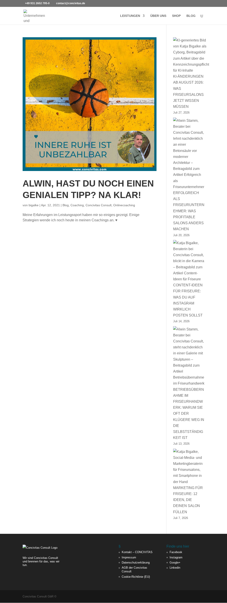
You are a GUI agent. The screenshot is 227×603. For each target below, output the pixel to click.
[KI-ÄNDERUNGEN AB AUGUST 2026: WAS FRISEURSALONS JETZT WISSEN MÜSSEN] (191, 55)
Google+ (175, 562)
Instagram (176, 557)
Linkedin (175, 567)
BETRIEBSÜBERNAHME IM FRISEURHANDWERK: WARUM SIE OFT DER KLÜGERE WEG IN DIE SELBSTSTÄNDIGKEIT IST (188, 414)
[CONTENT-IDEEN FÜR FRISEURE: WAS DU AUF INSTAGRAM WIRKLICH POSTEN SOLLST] (188, 261)
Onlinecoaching (124, 205)
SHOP (176, 16)
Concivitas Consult (99, 205)
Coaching (77, 205)
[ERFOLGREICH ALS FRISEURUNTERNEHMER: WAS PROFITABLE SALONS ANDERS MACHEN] (188, 154)
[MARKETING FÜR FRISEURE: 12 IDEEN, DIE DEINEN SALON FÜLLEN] (188, 467)
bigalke (34, 205)
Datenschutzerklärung (136, 562)
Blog (66, 205)
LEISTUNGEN (130, 16)
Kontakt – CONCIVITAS (137, 552)
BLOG (191, 16)
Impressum (129, 557)
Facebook (176, 552)
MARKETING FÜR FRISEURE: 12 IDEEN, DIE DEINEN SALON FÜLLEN (188, 500)
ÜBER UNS (158, 16)
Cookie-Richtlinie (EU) (136, 576)
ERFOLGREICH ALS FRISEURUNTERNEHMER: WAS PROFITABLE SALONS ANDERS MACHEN (188, 211)
